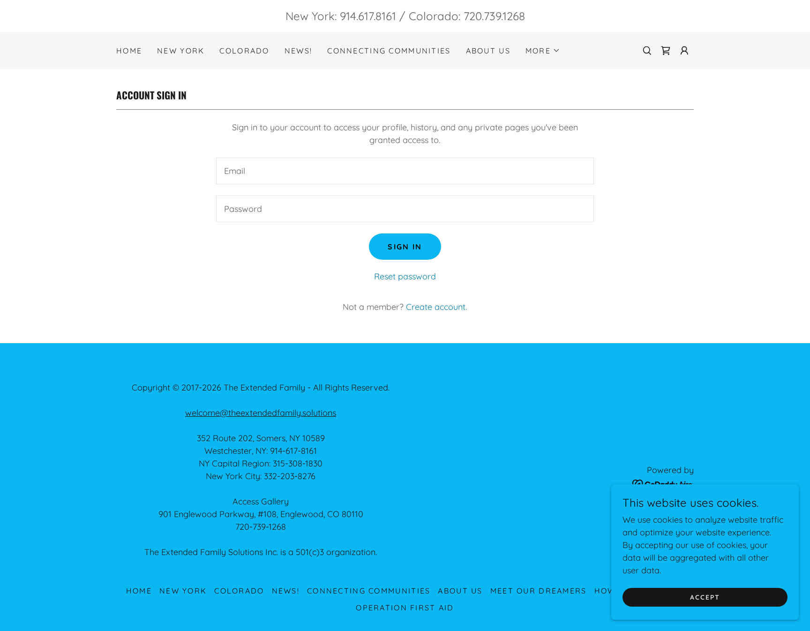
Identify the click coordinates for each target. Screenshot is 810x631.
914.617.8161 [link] (368, 16)
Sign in (405, 246)
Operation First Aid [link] (405, 607)
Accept (705, 597)
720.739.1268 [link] (494, 16)
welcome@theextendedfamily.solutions (260, 412)
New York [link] (180, 50)
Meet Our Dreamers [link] (538, 590)
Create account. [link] (436, 306)
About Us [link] (488, 50)
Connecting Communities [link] (388, 50)
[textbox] (404, 171)
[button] (542, 50)
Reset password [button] (405, 276)
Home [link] (129, 50)
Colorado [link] (244, 50)
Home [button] (139, 590)
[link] (665, 50)
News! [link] (298, 50)
